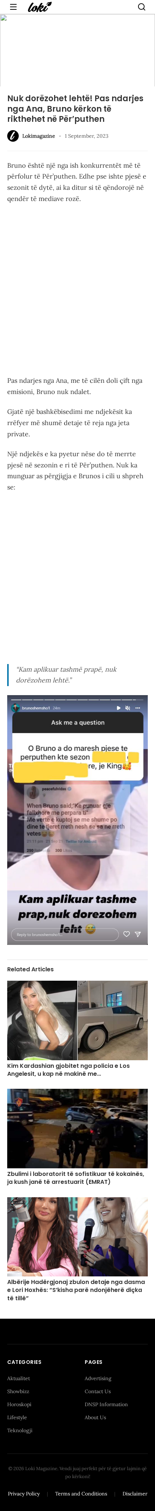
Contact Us (98, 1391)
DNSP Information (106, 1404)
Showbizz (18, 1391)
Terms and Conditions (81, 1493)
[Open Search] (142, 7)
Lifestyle (17, 1417)
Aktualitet (18, 1378)
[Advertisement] (77, 291)
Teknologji (19, 1430)
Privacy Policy (24, 1493)
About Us (95, 1417)
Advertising (98, 1378)
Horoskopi (19, 1404)
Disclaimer (135, 1493)
